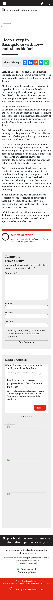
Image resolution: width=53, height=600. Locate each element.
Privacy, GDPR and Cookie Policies (29, 590)
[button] (21, 416)
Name (8, 303)
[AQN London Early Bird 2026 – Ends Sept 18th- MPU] (26, 441)
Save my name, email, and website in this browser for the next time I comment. (26, 333)
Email (9, 312)
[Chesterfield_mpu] (26, 474)
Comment (11, 273)
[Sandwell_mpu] (26, 508)
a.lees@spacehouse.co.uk (26, 563)
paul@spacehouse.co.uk (38, 558)
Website (9, 321)
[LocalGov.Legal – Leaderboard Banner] (26, 27)
